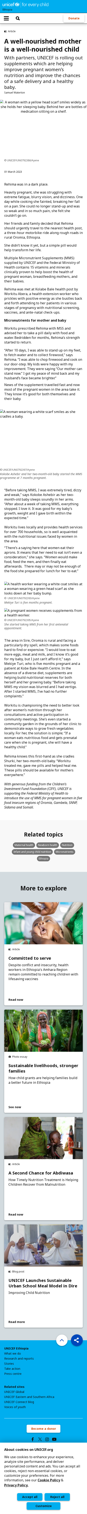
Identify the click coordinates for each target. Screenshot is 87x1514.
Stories (9, 1364)
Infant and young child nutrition (32, 852)
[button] (77, 1340)
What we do (12, 1353)
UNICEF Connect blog (19, 1402)
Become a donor (43, 1429)
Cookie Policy (49, 1480)
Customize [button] (43, 1506)
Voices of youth (15, 1407)
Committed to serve (29, 958)
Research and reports (19, 1358)
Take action (12, 1369)
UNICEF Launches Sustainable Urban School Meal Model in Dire (42, 1283)
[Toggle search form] (18, 18)
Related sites (14, 1387)
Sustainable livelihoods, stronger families (43, 1068)
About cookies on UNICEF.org (28, 1449)
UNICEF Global (14, 1392)
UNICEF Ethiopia (16, 1348)
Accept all (29, 1497)
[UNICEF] (25, 4)
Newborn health (47, 845)
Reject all (57, 1497)
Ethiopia (43, 858)
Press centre (13, 1374)
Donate (74, 18)
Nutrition (67, 845)
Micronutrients (64, 852)
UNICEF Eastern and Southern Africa (29, 1397)
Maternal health (24, 845)
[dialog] (43, 1478)
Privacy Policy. (16, 1485)
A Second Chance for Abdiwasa (40, 1173)
